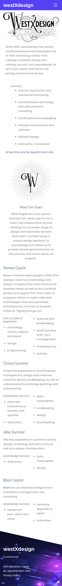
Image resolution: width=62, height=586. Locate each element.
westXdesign (18, 5)
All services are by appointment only (30, 152)
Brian (6, 487)
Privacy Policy (12, 575)
